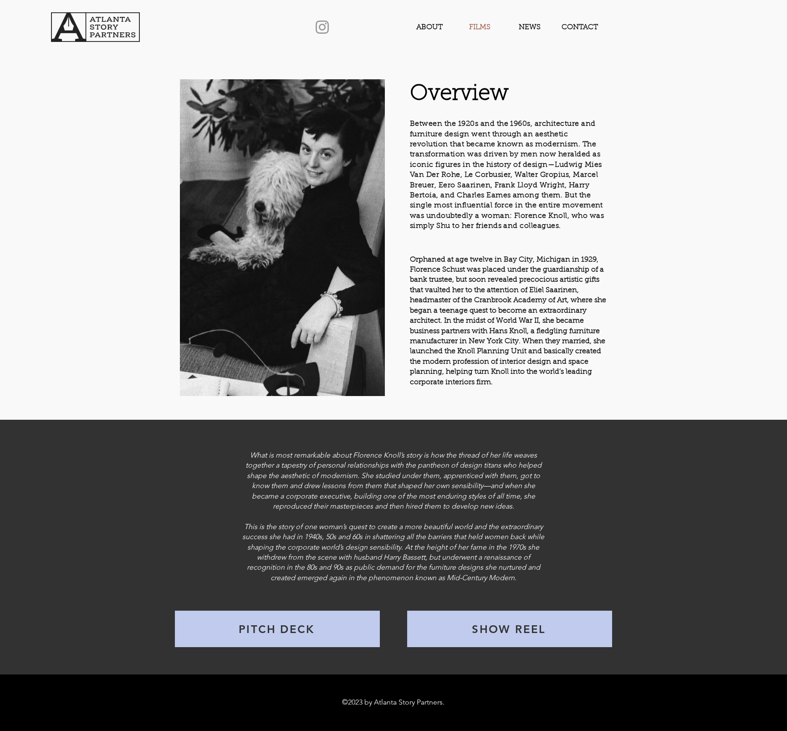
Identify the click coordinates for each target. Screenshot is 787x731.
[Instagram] (322, 27)
